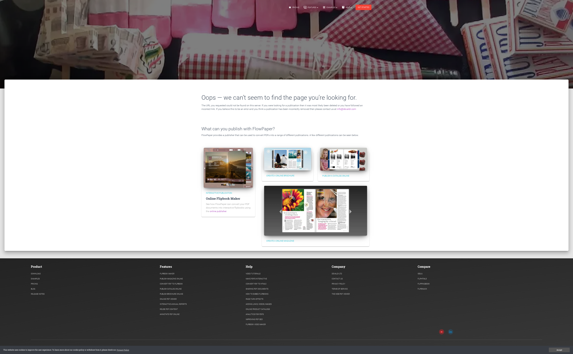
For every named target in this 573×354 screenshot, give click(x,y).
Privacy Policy (338, 284)
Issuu (420, 274)
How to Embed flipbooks (257, 294)
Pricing (293, 7)
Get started (363, 7)
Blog (33, 289)
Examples (329, 7)
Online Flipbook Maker (223, 198)
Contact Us (337, 279)
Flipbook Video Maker (256, 324)
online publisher (218, 211)
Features (310, 7)
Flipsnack (422, 289)
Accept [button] (559, 350)
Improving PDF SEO (254, 319)
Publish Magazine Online (171, 279)
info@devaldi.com (346, 109)
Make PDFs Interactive (256, 279)
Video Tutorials (253, 274)
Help (346, 7)
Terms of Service (340, 289)
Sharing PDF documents (257, 289)
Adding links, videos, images (259, 304)
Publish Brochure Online (171, 294)
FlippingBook (424, 284)
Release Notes (37, 294)
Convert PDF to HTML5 (256, 284)
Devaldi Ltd (337, 274)
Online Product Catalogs (258, 309)
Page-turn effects (254, 299)
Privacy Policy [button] (123, 350)
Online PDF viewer (168, 299)
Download (36, 274)
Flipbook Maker (167, 274)
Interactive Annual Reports (173, 304)
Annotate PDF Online (170, 314)
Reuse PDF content (169, 309)
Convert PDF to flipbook (171, 284)
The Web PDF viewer (341, 294)
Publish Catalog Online (171, 289)
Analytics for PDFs (255, 314)
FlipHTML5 (422, 279)
